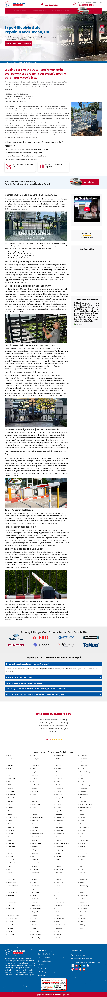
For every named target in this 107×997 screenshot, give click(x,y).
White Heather (60, 755)
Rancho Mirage (84, 794)
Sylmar (82, 866)
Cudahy (10, 840)
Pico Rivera (35, 827)
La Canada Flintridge (13, 915)
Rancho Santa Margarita (62, 843)
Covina (10, 837)
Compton (10, 833)
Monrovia (34, 798)
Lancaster (10, 938)
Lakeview (10, 931)
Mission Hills (83, 902)
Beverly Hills (11, 791)
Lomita (34, 768)
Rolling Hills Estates (37, 850)
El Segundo (11, 859)
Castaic (10, 814)
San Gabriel (35, 866)
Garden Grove (59, 794)
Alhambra (10, 765)
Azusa (9, 775)
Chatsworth (83, 918)
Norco (81, 833)
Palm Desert (83, 788)
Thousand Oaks (60, 918)
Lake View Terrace (85, 905)
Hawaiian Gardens (13, 886)
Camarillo (58, 879)
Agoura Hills (11, 759)
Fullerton (58, 791)
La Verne (10, 928)
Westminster (59, 869)
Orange (58, 837)
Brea (57, 772)
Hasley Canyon (12, 882)
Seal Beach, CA (51, 5)
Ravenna (34, 840)
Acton (9, 755)
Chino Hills (83, 817)
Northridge (83, 892)
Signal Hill (34, 889)
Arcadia (10, 768)
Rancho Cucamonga (85, 807)
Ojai (57, 895)
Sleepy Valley (35, 892)
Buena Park (59, 775)
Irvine (57, 801)
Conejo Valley (59, 882)
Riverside (82, 830)
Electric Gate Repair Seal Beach (27, 62)
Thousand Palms (84, 798)
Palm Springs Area (85, 762)
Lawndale (34, 762)
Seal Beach (13, 62)
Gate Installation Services (60, 11)
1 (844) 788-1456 (85, 5)
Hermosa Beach (12, 892)
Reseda (82, 882)
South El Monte (36, 899)
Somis (57, 915)
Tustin (57, 863)
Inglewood (11, 908)
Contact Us (41, 975)
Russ (33, 856)
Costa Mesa (59, 778)
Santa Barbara (60, 938)
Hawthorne (11, 889)
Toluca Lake (83, 859)
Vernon (34, 921)
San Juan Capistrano (61, 850)
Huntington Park (12, 902)
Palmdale (34, 814)
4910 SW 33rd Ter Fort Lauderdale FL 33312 (87, 962)
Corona (82, 837)
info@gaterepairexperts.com (83, 959)
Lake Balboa (83, 908)
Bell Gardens (11, 785)
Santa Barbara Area (61, 925)
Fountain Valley (60, 788)
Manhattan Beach (37, 785)
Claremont (11, 827)
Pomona (34, 830)
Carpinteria (59, 928)
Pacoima (82, 889)
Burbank (10, 804)
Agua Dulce (11, 762)
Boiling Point (11, 794)
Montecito (59, 934)
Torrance (34, 915)
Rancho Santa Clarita (37, 837)
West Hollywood (36, 934)
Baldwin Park (11, 778)
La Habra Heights (12, 918)
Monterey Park (36, 804)
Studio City (83, 876)
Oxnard (58, 899)
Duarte (10, 853)
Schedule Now (89, 182)
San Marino (35, 869)
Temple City (35, 912)
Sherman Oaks (84, 879)
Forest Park (11, 866)
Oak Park (58, 892)
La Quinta (82, 781)
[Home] (15, 4)
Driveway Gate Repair (39, 11)
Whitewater (83, 801)
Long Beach (35, 772)
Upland (82, 814)
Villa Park (58, 866)
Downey (10, 850)
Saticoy (58, 908)
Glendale (10, 873)
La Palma (58, 807)
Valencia (34, 918)
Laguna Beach (60, 811)
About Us (41, 964)
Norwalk (34, 811)
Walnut (34, 928)
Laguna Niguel (60, 817)
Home (8, 11)
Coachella (82, 768)
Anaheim (58, 768)
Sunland (82, 869)
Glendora (10, 876)
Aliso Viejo (59, 765)
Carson (10, 820)
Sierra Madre (35, 886)
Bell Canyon (83, 925)
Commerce (11, 830)
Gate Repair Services (20, 11)
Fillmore (58, 886)
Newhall (34, 807)
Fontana (82, 824)
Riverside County (84, 827)
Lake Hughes (35, 759)
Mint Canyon (35, 791)
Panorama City (84, 886)
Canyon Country (12, 811)
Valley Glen (83, 856)
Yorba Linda (59, 873)
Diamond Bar (11, 846)
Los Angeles (35, 775)
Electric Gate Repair (44, 954)
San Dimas (35, 859)
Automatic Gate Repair (45, 957)
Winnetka (82, 843)
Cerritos (10, 824)
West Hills (82, 846)
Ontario (82, 820)
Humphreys (11, 899)
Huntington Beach (61, 798)
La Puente (10, 925)
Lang (33, 755)
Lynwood (34, 778)
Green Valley (11, 879)
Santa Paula (59, 905)
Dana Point (59, 785)
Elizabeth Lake (12, 863)
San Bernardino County (86, 804)
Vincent (34, 925)
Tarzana (82, 863)
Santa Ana (58, 853)
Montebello (35, 801)
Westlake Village (36, 938)
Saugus (34, 882)
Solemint (34, 895)
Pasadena (34, 824)
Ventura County (60, 876)
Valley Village (83, 853)
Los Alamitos (59, 827)
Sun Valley (82, 873)
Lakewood (11, 934)
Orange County (60, 762)
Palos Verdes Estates (37, 817)
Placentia (58, 840)
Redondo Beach (36, 843)
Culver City (11, 843)
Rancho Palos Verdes (37, 833)
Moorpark (58, 889)
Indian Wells (83, 775)
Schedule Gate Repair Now (19, 44)
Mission (34, 794)
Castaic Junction (12, 817)
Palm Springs (83, 791)
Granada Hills (83, 912)
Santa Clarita (35, 873)
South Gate (35, 902)
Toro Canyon (83, 759)
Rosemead (35, 853)
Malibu (34, 781)
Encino (82, 915)
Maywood (34, 788)
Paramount (35, 820)
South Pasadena (36, 905)
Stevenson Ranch (36, 908)
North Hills (83, 899)
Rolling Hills (35, 846)
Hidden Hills (11, 895)
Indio (81, 778)
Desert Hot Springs (85, 772)
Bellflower (10, 788)
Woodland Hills (84, 840)
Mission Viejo (59, 830)
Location (40, 971)
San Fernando (35, 863)
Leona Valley (35, 765)
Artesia (10, 772)
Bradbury (10, 801)
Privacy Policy (42, 968)
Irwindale (10, 912)
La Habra (58, 804)
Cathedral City (83, 765)
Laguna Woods (60, 820)
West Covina (35, 931)
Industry (10, 905)
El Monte (10, 856)
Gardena (10, 869)
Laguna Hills (59, 814)
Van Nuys (82, 850)
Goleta (58, 931)
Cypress (58, 781)
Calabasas (10, 807)
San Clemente (59, 846)
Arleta (81, 928)
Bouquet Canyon (12, 798)
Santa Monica (35, 879)
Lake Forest (59, 824)
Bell (9, 781)
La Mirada (10, 921)
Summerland (83, 755)
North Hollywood (84, 895)
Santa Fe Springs (36, 876)
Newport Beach (60, 833)
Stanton (58, 859)
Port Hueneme (60, 902)
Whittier (58, 759)
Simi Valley (59, 912)
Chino (81, 811)
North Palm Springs (85, 785)
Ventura (58, 921)
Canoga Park (83, 921)
